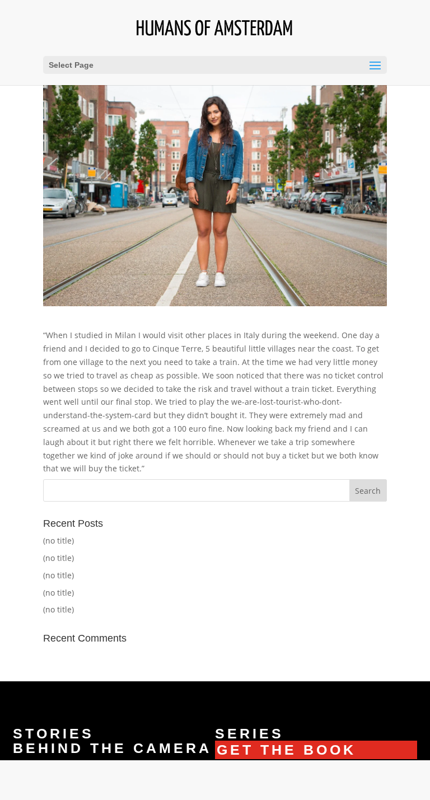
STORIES (53, 733)
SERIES (249, 733)
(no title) (58, 540)
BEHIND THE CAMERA (112, 748)
